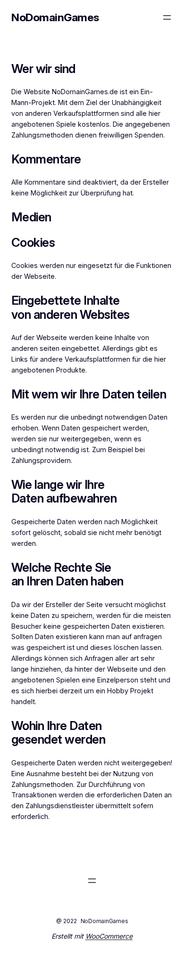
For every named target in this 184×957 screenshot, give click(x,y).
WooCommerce (109, 936)
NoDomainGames (55, 17)
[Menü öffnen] (167, 17)
